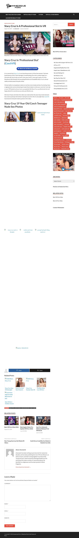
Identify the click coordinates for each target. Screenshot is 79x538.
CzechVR (10, 63)
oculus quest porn (66, 128)
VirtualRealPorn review (59, 140)
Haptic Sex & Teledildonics (61, 70)
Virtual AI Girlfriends (52, 14)
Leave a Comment (24, 28)
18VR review (57, 100)
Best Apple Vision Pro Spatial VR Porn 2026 (26, 428)
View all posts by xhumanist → (23, 467)
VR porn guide (57, 144)
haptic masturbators (58, 124)
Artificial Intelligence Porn (60, 106)
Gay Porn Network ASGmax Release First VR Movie (42, 428)
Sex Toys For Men (58, 78)
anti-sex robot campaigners (60, 104)
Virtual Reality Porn (29, 14)
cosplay (65, 113)
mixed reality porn (58, 126)
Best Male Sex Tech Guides (13, 14)
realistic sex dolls (67, 131)
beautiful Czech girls (14, 408)
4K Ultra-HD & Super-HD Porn (62, 62)
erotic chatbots (57, 120)
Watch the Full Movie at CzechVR (28, 68)
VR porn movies (65, 144)
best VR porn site (57, 113)
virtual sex (68, 140)
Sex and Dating (58, 73)
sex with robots (57, 135)
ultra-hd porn (65, 135)
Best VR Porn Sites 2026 (11, 427)
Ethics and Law (65, 120)
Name (6, 504)
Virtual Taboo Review (58, 142)
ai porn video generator (59, 102)
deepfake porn (57, 117)
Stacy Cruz (16, 73)
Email (6, 511)
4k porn (55, 97)
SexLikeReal (63, 133)
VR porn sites (57, 148)
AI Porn (41, 14)
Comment (7, 483)
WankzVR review (65, 148)
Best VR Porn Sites (58, 197)
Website (6, 518)
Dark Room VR (66, 115)
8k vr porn (67, 97)
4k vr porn (61, 97)
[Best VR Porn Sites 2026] (11, 421)
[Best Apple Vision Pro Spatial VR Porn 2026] (27, 421)
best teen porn (68, 111)
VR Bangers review (69, 142)
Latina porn (67, 124)
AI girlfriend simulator (66, 100)
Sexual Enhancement (59, 80)
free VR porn (66, 122)
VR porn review (65, 146)
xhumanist (16, 28)
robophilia (56, 133)
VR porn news (57, 146)
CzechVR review (25, 408)
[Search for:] (64, 24)
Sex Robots (57, 75)
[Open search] (74, 14)
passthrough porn (57, 131)
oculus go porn (57, 128)
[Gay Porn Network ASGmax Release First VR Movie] (43, 421)
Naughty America (68, 126)
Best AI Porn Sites (57, 201)
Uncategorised (58, 83)
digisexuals (64, 117)
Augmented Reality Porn (13, 18)
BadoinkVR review (58, 108)
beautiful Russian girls (59, 111)
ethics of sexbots (57, 122)
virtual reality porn (58, 137)
